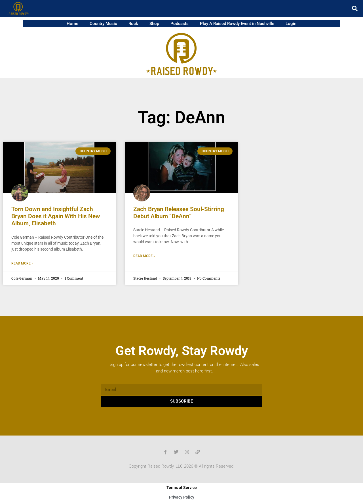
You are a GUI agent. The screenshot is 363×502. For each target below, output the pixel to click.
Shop (154, 23)
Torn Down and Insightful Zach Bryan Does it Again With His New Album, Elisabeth (55, 216)
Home (72, 23)
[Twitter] (176, 452)
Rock (133, 23)
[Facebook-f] (165, 452)
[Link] (197, 452)
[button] (354, 8)
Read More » (22, 263)
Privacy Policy (181, 497)
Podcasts (179, 23)
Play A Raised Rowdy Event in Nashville (237, 23)
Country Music (103, 23)
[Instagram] (187, 452)
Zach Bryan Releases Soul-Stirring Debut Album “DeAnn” (178, 213)
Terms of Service (181, 487)
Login (291, 23)
